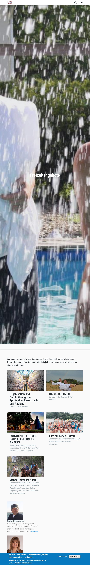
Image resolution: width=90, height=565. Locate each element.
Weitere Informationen (23, 563)
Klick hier (34, 531)
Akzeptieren (62, 556)
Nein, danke (74, 556)
